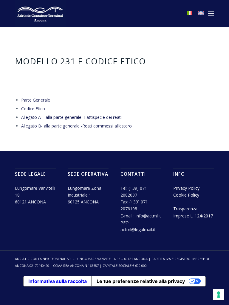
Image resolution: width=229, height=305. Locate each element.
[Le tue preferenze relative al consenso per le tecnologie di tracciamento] (218, 294)
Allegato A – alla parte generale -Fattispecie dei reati (71, 117)
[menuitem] (211, 13)
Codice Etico (33, 108)
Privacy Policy (186, 188)
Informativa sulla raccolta (57, 281)
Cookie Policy (186, 195)
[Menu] (211, 13)
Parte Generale (35, 100)
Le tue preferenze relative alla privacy (141, 281)
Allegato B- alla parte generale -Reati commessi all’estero (76, 126)
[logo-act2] (40, 13)
